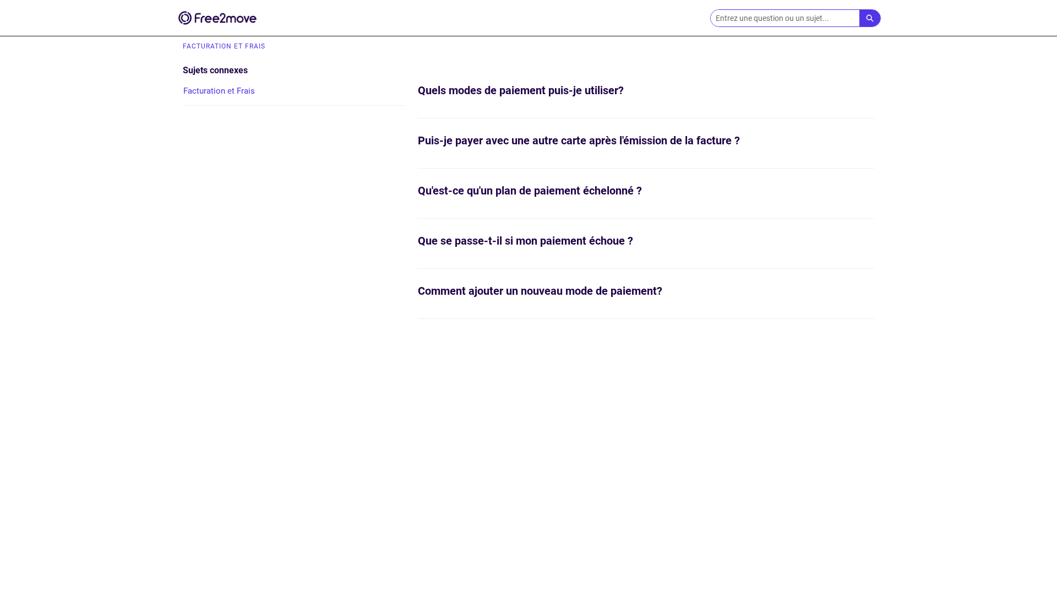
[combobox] (785, 18)
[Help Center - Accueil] (217, 18)
